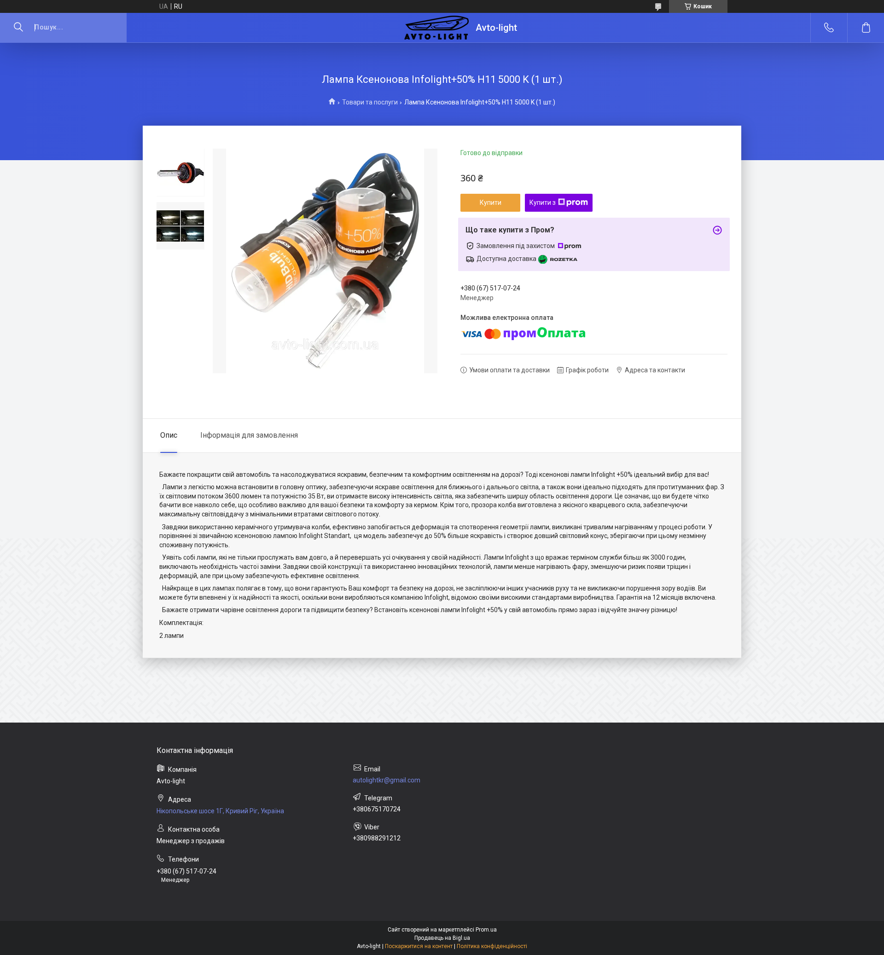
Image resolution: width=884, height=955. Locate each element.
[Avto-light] (436, 28)
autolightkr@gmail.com (386, 780)
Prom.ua (486, 929)
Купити (490, 202)
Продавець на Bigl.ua (442, 938)
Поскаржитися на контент (419, 946)
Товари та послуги (370, 102)
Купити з (542, 202)
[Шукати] (18, 27)
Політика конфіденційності (492, 946)
